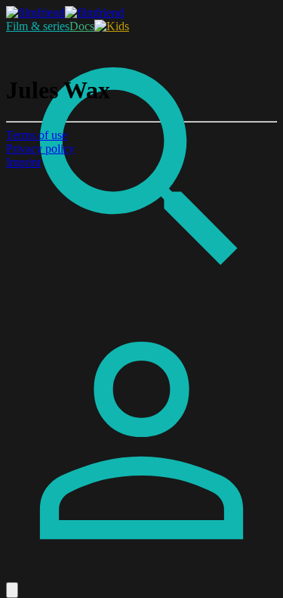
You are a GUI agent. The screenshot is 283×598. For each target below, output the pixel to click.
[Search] (141, 300)
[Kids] (111, 26)
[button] (12, 590)
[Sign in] (141, 575)
